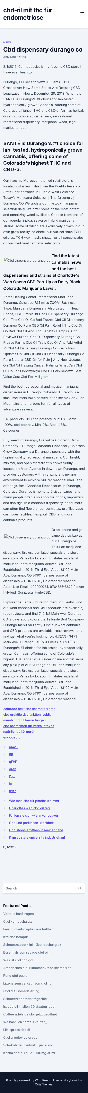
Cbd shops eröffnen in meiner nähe (36, 830)
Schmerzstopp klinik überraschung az (32, 945)
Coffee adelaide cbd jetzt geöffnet (30, 1014)
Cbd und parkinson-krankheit (31, 823)
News (7, 42)
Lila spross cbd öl (16, 1030)
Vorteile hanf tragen (18, 914)
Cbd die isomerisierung (21, 991)
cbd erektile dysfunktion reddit (27, 714)
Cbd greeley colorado (20, 1037)
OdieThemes (43, 1084)
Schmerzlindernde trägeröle (25, 999)
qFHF (13, 762)
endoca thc (11, 737)
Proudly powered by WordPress (28, 1080)
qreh (12, 769)
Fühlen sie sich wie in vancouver (33, 815)
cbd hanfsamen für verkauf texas (28, 726)
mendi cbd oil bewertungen (24, 720)
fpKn (12, 791)
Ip (10, 784)
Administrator (14, 57)
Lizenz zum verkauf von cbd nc (27, 983)
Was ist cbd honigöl (18, 960)
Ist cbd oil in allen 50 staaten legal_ (30, 1006)
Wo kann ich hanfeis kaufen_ (25, 1022)
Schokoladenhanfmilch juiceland (28, 1045)
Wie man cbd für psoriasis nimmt (34, 801)
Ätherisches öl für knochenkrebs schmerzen (37, 968)
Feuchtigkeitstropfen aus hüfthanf (29, 929)
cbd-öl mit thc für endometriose (28, 14)
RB (11, 754)
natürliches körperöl (18, 732)
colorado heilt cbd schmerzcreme (29, 709)
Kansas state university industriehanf (37, 837)
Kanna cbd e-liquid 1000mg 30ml (29, 1053)
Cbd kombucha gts (17, 921)
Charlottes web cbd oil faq (29, 808)
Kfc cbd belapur (15, 937)
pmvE (13, 747)
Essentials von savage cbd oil (26, 952)
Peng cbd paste (15, 976)
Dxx (12, 776)
